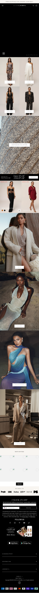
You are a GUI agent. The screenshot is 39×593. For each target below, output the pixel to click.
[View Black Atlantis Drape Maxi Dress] (10, 197)
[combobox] (5, 508)
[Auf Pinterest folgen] (19, 523)
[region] (19, 30)
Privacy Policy (25, 516)
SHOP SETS (29, 111)
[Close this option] (19, 582)
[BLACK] (5, 210)
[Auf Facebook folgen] (10, 523)
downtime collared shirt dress (30, 210)
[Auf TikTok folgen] (29, 523)
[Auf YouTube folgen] (24, 523)
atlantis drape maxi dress (8, 208)
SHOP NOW (19, 52)
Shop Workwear (19, 443)
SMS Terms (32, 516)
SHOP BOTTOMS (9, 111)
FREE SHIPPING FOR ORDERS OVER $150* (19, 1)
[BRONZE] (3, 210)
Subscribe (28, 507)
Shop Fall (19, 267)
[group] (19, 177)
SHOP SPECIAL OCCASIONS (19, 384)
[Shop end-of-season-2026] (19, 30)
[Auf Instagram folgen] (15, 523)
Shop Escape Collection (19, 144)
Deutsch (19, 578)
